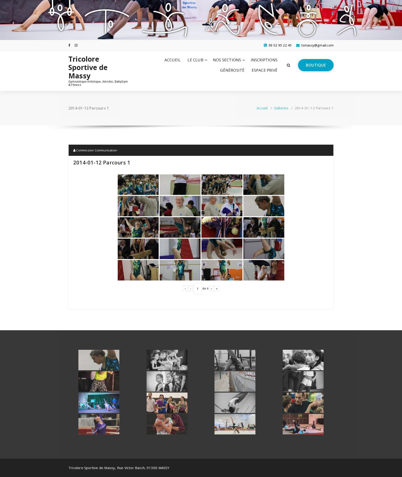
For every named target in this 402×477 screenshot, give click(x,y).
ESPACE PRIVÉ (265, 70)
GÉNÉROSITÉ (232, 70)
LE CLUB (195, 60)
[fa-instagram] (76, 45)
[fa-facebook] (69, 45)
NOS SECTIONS (227, 60)
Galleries (281, 108)
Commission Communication (96, 150)
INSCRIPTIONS (264, 60)
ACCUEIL (172, 60)
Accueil (262, 108)
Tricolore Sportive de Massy (87, 67)
